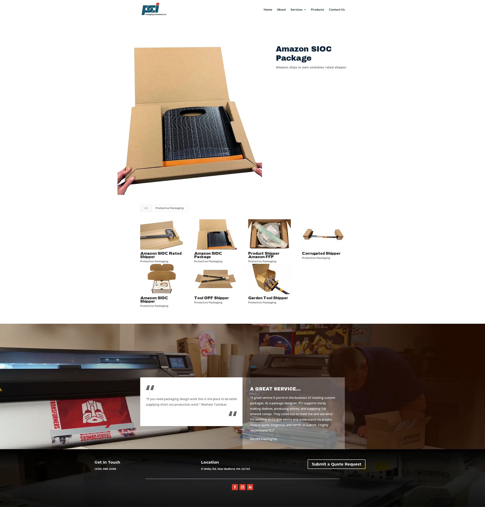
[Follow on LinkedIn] (250, 487)
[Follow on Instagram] (242, 487)
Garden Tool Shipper (268, 297)
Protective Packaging (170, 208)
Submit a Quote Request (336, 464)
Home (268, 9)
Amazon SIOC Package (208, 255)
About (281, 9)
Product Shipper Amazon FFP (263, 255)
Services (297, 9)
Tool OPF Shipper (211, 297)
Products (317, 9)
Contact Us (337, 9)
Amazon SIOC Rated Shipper (160, 255)
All (146, 208)
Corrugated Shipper (321, 253)
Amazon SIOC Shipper (154, 299)
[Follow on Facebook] (235, 487)
